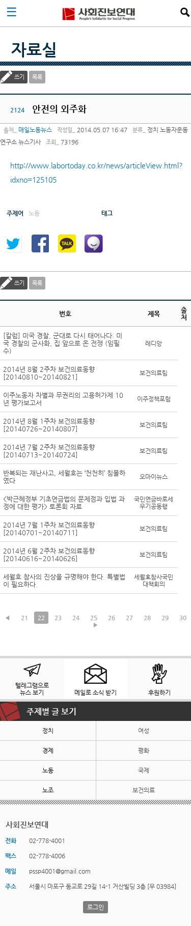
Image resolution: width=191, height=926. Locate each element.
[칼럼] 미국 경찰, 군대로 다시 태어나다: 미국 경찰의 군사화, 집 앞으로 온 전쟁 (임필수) (62, 343)
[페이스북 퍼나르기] (40, 244)
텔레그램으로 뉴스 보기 (32, 689)
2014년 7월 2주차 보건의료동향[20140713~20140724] (49, 450)
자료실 (34, 49)
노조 (47, 790)
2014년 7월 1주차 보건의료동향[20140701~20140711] (49, 528)
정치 (47, 730)
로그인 (95, 907)
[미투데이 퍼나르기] (94, 244)
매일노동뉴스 (35, 129)
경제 (47, 750)
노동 (47, 770)
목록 (37, 77)
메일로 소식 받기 (95, 692)
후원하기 (159, 692)
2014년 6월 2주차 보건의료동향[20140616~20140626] (49, 554)
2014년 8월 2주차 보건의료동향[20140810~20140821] (49, 373)
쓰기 (19, 77)
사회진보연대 (99, 13)
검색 (185, 12)
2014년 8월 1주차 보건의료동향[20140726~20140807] (49, 424)
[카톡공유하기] (67, 244)
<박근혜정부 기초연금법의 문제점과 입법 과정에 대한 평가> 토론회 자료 (64, 502)
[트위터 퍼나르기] (13, 244)
